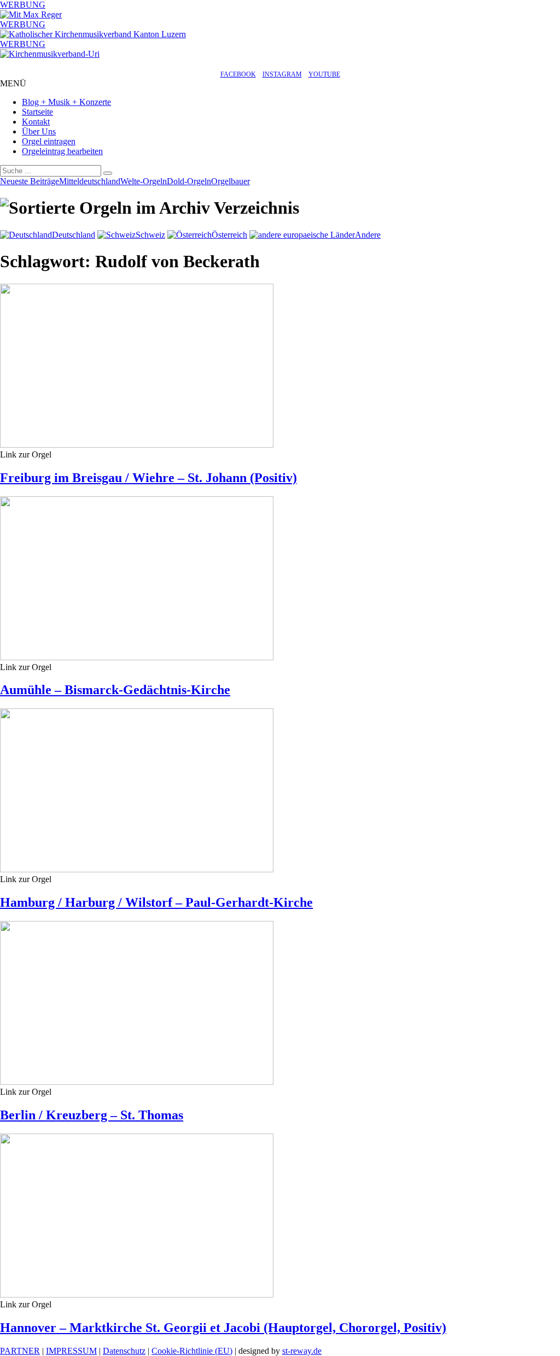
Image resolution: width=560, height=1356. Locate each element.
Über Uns (39, 131)
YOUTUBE (324, 74)
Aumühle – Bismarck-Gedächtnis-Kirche (115, 690)
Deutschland (73, 234)
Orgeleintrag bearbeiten (62, 151)
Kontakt (36, 121)
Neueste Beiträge (29, 181)
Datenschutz (124, 1350)
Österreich (229, 234)
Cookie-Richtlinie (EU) (191, 1350)
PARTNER (20, 1350)
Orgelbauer (230, 181)
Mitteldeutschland (89, 181)
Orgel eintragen (48, 141)
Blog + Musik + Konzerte (66, 102)
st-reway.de (302, 1350)
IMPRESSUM (71, 1350)
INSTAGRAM (282, 74)
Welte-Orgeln (143, 181)
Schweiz (150, 234)
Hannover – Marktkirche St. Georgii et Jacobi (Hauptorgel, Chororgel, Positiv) (223, 1327)
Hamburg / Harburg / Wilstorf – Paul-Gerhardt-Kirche (156, 902)
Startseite (37, 111)
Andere (368, 234)
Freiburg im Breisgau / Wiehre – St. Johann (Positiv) (148, 478)
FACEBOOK (238, 74)
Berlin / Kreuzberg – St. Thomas (91, 1115)
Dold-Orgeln (189, 181)
